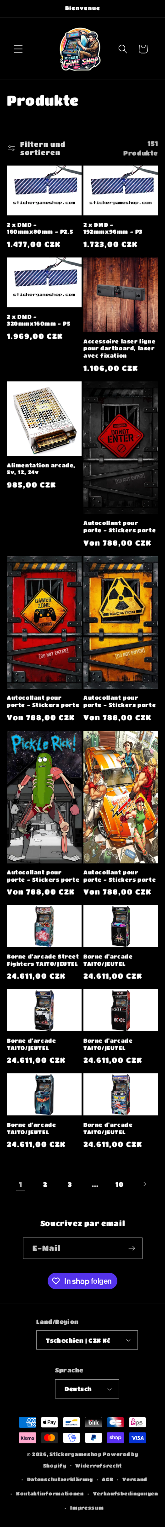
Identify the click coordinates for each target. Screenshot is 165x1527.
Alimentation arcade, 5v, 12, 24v (41, 469)
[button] (18, 49)
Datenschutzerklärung (60, 1479)
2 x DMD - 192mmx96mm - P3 (113, 228)
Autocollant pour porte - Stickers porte (119, 526)
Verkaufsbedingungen (125, 1493)
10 (119, 1184)
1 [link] (20, 1184)
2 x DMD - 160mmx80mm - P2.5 (40, 228)
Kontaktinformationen (50, 1493)
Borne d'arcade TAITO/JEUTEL (107, 960)
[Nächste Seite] (144, 1184)
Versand (134, 1479)
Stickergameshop (76, 1454)
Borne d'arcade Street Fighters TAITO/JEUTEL (43, 960)
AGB (107, 1479)
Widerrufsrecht (98, 1465)
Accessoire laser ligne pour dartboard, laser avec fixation (119, 348)
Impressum (87, 1508)
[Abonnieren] (132, 1248)
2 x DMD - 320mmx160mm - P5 (39, 320)
